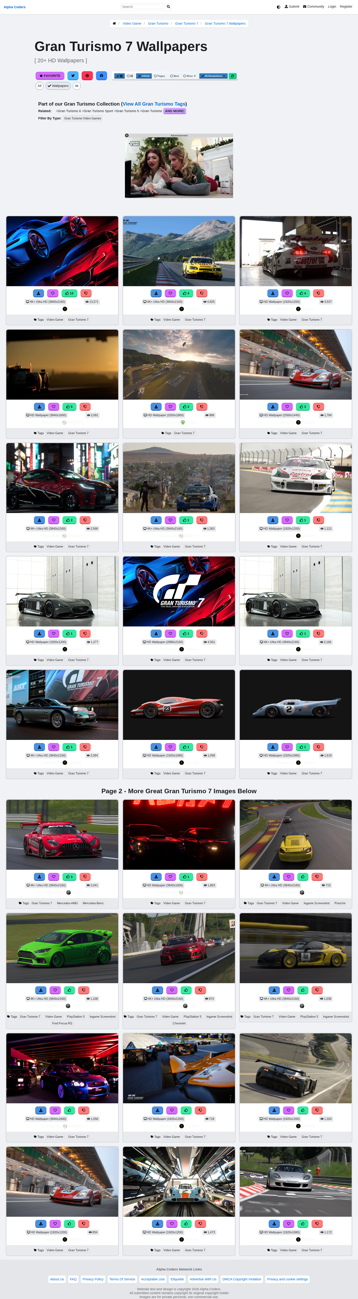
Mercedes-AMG (67, 903)
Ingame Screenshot (316, 903)
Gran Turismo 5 (127, 111)
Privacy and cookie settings (287, 1279)
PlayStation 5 (76, 1016)
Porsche (340, 903)
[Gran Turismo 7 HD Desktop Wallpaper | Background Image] (179, 398)
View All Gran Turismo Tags (154, 104)
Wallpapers (60, 86)
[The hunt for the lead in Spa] (296, 868)
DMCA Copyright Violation (241, 1279)
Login (332, 6)
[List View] (130, 76)
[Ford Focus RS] (62, 982)
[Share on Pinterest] (87, 75)
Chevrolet (179, 1023)
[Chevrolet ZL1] (179, 982)
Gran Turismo (158, 23)
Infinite (146, 75)
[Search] (168, 6)
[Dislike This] (202, 407)
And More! (174, 111)
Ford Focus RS (62, 1023)
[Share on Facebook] (101, 75)
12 (71, 293)
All (39, 86)
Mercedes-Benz (93, 903)
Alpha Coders (15, 7)
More (190, 75)
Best (176, 75)
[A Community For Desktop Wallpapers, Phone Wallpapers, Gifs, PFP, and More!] (114, 23)
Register (346, 6)
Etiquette (177, 1279)
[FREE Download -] (156, 407)
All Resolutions (213, 75)
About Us (57, 1279)
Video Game (132, 23)
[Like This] (303, 877)
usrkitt (191, 422)
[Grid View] (119, 76)
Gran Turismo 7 (186, 23)
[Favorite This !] (170, 407)
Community (315, 6)
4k (76, 86)
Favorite (51, 76)
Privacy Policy (93, 1279)
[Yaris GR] (62, 512)
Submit (293, 6)
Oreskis (75, 309)
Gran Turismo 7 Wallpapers (225, 23)
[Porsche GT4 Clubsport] (296, 982)
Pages (161, 75)
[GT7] (62, 1102)
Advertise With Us (203, 1279)
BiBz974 (74, 422)
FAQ (73, 1279)
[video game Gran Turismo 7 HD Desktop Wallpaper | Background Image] (296, 512)
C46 (75, 892)
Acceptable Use (153, 1279)
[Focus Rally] (179, 512)
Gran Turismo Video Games (82, 118)
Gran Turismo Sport (98, 111)
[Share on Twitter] (73, 75)
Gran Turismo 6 (69, 111)
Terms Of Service (122, 1279)
